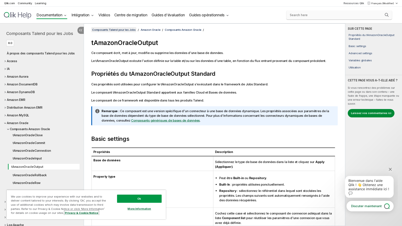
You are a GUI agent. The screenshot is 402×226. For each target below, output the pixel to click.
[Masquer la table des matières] (80, 30)
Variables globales (360, 60)
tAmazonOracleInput (27, 158)
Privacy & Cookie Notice (81, 212)
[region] (86, 204)
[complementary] (373, 124)
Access (12, 61)
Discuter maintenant (366, 206)
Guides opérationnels (206, 15)
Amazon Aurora (17, 76)
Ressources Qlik (354, 3)
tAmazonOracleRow (27, 183)
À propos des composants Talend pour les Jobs (41, 53)
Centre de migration (130, 15)
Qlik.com (9, 3)
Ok (139, 198)
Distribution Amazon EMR (24, 107)
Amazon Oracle (17, 123)
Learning (40, 3)
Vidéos (104, 15)
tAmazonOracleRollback (30, 175)
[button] (387, 15)
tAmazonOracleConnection (32, 150)
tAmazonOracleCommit (29, 143)
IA (8, 69)
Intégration (80, 15)
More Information (139, 208)
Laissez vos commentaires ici (371, 113)
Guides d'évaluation (168, 15)
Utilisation (355, 67)
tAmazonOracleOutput (27, 166)
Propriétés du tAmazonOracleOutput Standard (371, 36)
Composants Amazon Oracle (30, 129)
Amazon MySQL (18, 115)
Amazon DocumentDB (22, 84)
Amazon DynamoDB (21, 92)
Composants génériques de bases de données (165, 120)
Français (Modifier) (382, 3)
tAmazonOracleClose (28, 135)
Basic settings (357, 46)
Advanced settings (360, 53)
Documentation (49, 15)
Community (25, 3)
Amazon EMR (16, 99)
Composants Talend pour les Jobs (39, 33)
